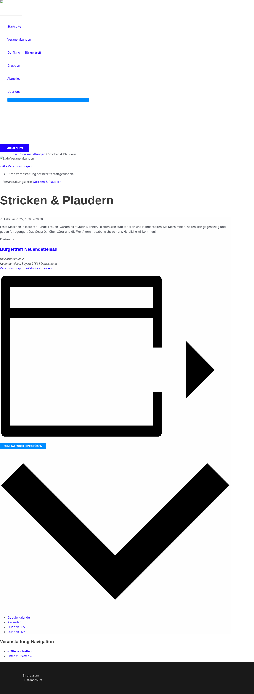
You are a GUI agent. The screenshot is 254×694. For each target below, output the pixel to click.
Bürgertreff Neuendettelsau (28, 249)
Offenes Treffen (19, 651)
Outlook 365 (16, 627)
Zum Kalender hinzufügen (23, 446)
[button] (22, 91)
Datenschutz (33, 680)
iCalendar (14, 622)
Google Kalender (19, 617)
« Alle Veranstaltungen (16, 166)
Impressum (31, 675)
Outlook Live (16, 632)
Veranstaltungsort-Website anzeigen (26, 268)
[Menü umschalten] (48, 100)
